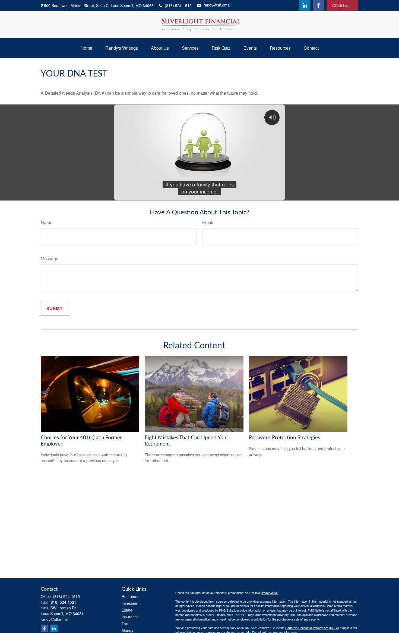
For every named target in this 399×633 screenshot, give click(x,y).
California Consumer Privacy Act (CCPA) (312, 627)
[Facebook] (318, 5)
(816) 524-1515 (178, 5)
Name (46, 222)
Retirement (131, 596)
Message (49, 258)
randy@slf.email (217, 5)
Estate (127, 610)
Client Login (342, 5)
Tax (125, 623)
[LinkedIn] (304, 5)
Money (127, 630)
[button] (86, 47)
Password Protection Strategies (284, 437)
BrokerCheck (269, 592)
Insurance (130, 616)
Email (207, 222)
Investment (131, 603)
